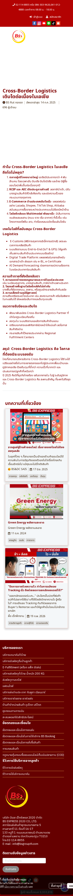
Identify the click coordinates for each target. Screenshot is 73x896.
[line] (49, 23)
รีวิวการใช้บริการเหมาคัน (16, 774)
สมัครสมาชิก (55, 17)
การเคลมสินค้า (11, 749)
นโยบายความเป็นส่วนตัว (16, 886)
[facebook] (34, 23)
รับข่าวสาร (10, 869)
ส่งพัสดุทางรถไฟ (12, 680)
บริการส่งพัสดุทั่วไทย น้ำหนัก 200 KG (23, 673)
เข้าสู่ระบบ (37, 17)
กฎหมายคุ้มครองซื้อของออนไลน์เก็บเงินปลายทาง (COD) (33, 755)
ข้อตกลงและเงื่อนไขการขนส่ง (18, 730)
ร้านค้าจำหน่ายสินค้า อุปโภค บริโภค (22, 705)
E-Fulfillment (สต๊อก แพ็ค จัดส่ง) (22, 667)
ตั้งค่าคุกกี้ (56, 885)
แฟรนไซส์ (8, 686)
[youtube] (44, 23)
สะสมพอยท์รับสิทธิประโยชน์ (18, 717)
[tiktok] (53, 23)
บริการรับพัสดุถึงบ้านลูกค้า (17, 661)
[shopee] (58, 23)
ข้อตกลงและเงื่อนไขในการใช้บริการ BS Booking (29, 736)
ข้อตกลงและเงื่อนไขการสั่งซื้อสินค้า (21, 742)
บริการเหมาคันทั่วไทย (14, 655)
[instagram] (39, 23)
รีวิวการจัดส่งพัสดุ (13, 768)
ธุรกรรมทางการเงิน (13, 711)
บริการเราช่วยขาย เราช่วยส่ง (18, 698)
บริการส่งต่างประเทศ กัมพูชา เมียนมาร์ (24, 692)
